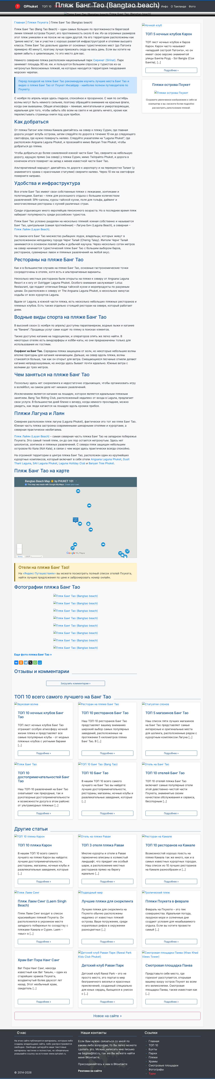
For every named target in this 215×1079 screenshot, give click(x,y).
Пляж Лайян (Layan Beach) (31, 229)
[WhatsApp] (35, 663)
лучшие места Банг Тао (111, 81)
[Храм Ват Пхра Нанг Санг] (43, 953)
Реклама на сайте (90, 1070)
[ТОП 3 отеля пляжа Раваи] (107, 837)
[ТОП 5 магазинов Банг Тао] (171, 704)
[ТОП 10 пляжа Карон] (43, 837)
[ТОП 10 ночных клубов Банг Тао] (43, 704)
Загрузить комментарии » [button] (76, 683)
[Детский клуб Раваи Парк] (107, 955)
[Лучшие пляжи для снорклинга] (107, 893)
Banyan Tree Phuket (101, 463)
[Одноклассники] (21, 663)
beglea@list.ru (91, 1053)
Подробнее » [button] (171, 70)
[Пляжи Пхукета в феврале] (171, 893)
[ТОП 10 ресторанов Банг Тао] (107, 704)
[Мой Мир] (40, 663)
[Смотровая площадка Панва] (171, 955)
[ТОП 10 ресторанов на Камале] (171, 837)
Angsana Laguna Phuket (106, 459)
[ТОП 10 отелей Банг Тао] (171, 765)
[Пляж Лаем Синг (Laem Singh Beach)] (43, 893)
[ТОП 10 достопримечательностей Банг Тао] (43, 765)
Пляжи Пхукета (37, 22)
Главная (19, 22)
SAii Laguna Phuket (45, 463)
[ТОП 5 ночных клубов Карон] (171, 26)
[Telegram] (26, 663)
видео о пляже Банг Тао (34, 85)
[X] (30, 663)
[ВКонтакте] (16, 663)
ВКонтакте (92, 1057)
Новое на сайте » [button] (107, 1016)
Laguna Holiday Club (72, 463)
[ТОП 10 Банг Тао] (107, 765)
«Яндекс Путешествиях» (39, 573)
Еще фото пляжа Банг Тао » (33, 654)
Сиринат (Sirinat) (104, 60)
